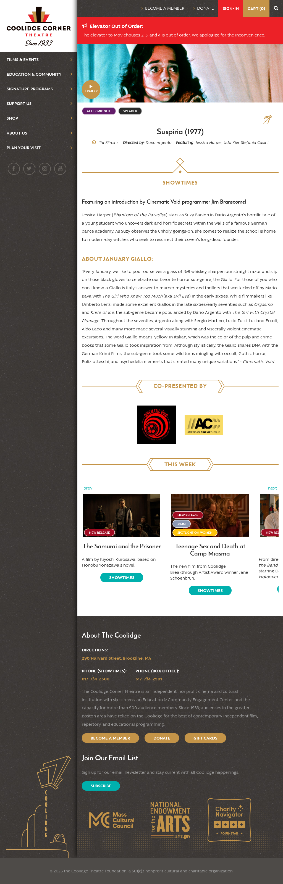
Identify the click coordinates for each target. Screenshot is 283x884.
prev (87, 488)
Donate (205, 8)
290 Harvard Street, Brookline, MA (116, 658)
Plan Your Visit (24, 147)
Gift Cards (205, 738)
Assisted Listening (269, 119)
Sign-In (231, 8)
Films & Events (23, 59)
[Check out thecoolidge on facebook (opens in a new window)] (13, 168)
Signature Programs (30, 88)
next (272, 488)
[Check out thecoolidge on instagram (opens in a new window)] (44, 168)
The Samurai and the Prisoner (122, 546)
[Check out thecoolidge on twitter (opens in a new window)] (29, 168)
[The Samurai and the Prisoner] (121, 516)
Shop (12, 118)
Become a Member (164, 8)
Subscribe (101, 785)
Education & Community (34, 74)
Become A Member (110, 738)
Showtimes (121, 577)
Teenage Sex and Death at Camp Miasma (210, 550)
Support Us (19, 103)
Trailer (91, 91)
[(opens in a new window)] (156, 425)
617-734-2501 (148, 679)
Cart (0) (256, 8)
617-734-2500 (95, 679)
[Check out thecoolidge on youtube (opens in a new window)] (60, 168)
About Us (17, 133)
